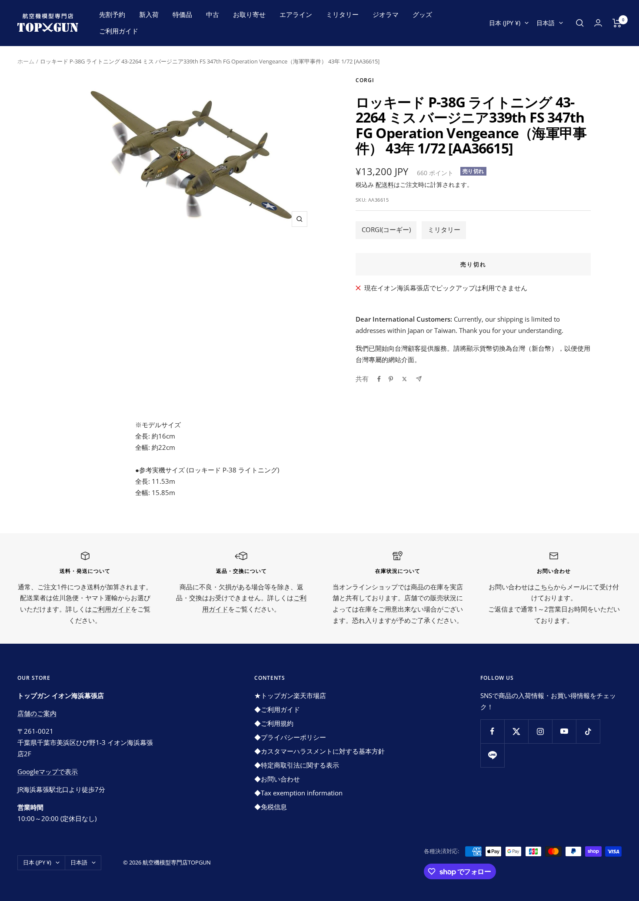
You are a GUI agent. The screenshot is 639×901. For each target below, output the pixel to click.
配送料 (385, 184)
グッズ (422, 14)
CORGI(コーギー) (386, 229)
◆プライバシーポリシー (290, 737)
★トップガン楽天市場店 (290, 695)
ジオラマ (386, 14)
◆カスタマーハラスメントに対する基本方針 (319, 751)
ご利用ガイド (118, 31)
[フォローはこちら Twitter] (516, 731)
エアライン (296, 14)
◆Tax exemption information (298, 792)
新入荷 (149, 14)
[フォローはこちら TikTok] (588, 731)
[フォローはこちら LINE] (492, 755)
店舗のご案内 (37, 713)
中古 (212, 14)
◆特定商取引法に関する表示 (296, 765)
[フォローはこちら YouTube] (564, 731)
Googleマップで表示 (47, 771)
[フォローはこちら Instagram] (540, 731)
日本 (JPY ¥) (504, 23)
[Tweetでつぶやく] (404, 379)
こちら (544, 586)
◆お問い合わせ (277, 779)
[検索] (580, 23)
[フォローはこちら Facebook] (492, 731)
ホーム (25, 61)
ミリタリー (342, 14)
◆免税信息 (270, 806)
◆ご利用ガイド (277, 709)
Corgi (365, 80)
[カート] (617, 23)
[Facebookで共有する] (379, 379)
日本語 (545, 23)
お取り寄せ (249, 14)
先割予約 (112, 14)
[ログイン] (598, 23)
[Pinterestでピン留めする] (391, 379)
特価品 (182, 14)
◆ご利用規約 (273, 723)
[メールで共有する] (419, 379)
